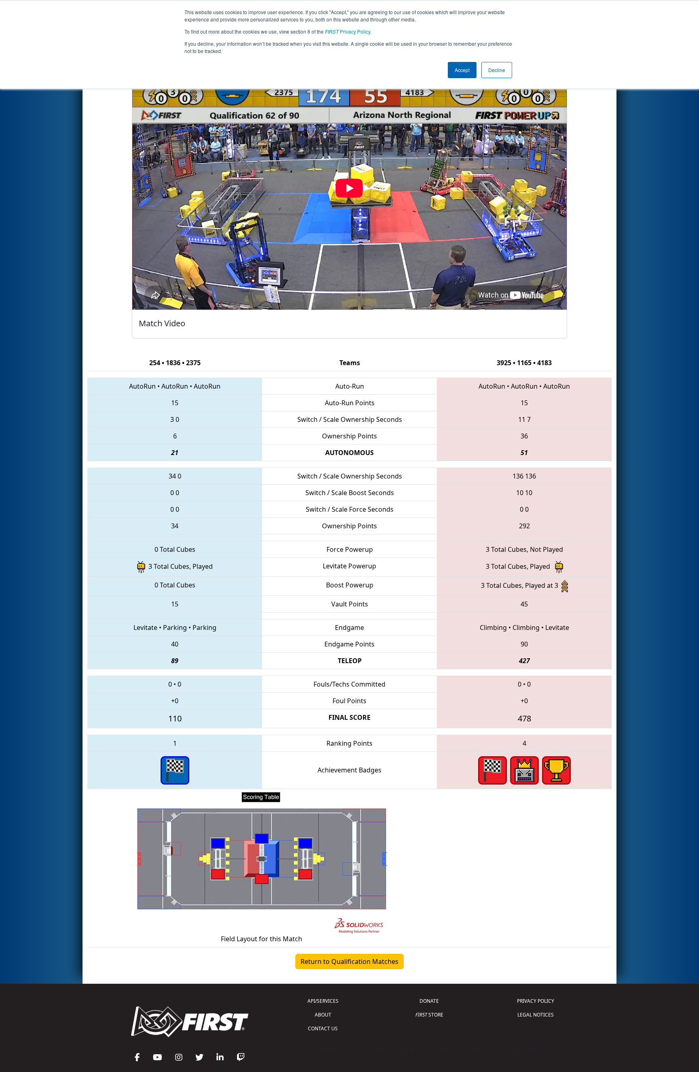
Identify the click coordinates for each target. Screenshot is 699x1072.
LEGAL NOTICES (535, 1014)
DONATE (429, 1001)
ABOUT (323, 1014)
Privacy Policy (347, 31)
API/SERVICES (323, 1001)
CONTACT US (323, 1028)
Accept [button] (462, 69)
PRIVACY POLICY (535, 1001)
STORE (429, 1014)
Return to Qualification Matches (349, 961)
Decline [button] (496, 69)
